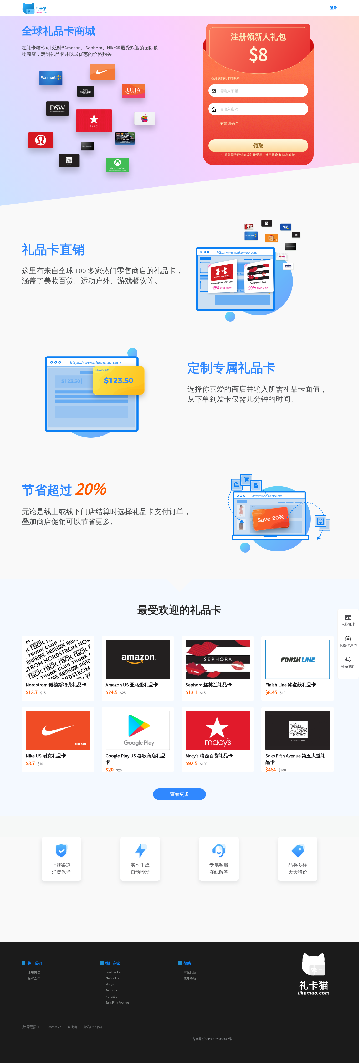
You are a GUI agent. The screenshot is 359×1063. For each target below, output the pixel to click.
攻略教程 (190, 978)
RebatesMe (54, 1027)
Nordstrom (113, 996)
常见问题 (190, 972)
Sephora (111, 990)
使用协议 (271, 155)
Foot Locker (113, 972)
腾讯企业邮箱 (92, 1027)
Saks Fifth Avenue (117, 1002)
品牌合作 (34, 978)
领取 (258, 145)
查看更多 (179, 794)
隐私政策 (288, 155)
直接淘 (72, 1027)
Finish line (112, 978)
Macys (110, 984)
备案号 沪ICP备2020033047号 (212, 1039)
